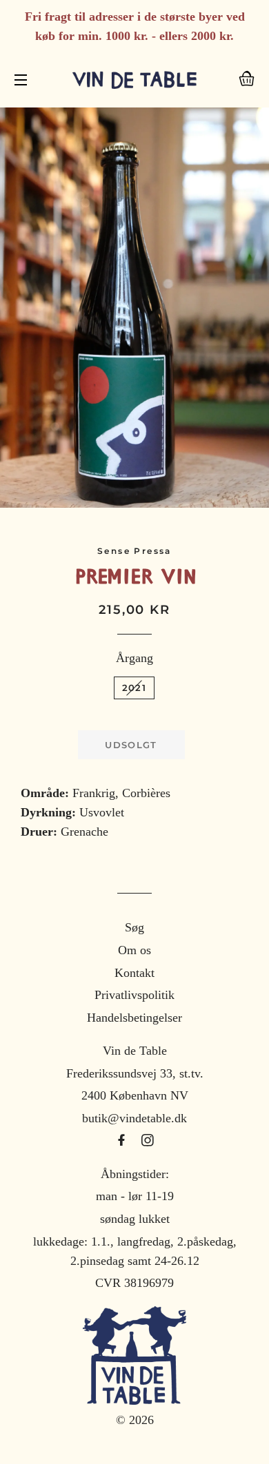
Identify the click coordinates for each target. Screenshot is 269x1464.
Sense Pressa (134, 551)
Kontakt (134, 973)
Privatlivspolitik (134, 995)
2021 (134, 687)
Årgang (134, 658)
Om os (134, 950)
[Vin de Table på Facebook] (123, 1141)
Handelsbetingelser (134, 1017)
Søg (134, 927)
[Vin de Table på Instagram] (147, 1141)
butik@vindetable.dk (134, 1118)
